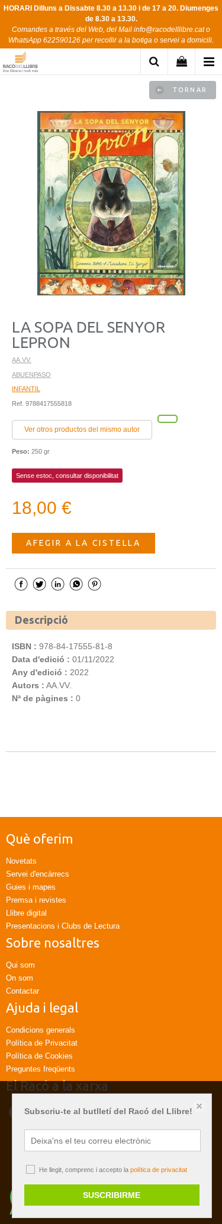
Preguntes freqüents (40, 1069)
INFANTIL (26, 388)
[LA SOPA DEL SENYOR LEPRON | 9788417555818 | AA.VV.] (111, 203)
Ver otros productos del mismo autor (82, 429)
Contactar (22, 991)
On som (19, 978)
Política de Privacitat (42, 1043)
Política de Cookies (39, 1056)
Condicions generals (40, 1030)
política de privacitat (158, 1169)
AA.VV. (21, 359)
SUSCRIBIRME (111, 1195)
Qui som (20, 965)
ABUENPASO (31, 374)
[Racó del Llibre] (20, 63)
